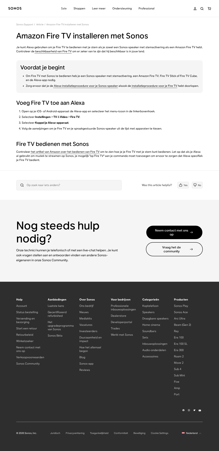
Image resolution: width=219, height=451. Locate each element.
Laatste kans (56, 306)
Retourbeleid (24, 335)
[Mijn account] (195, 8)
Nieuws (84, 312)
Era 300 (179, 350)
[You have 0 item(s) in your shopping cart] (209, 8)
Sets (145, 337)
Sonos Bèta (55, 335)
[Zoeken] (202, 8)
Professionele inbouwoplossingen (123, 307)
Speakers (148, 312)
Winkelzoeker (25, 341)
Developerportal (121, 322)
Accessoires (150, 356)
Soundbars (149, 331)
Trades (115, 328)
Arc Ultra (179, 318)
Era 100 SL (181, 344)
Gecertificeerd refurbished (57, 314)
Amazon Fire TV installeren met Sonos (67, 24)
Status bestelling (27, 312)
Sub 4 (177, 369)
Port (176, 394)
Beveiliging (139, 433)
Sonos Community (28, 363)
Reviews (84, 370)
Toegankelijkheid (99, 433)
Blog (82, 357)
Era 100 (179, 337)
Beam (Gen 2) (182, 325)
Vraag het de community (171, 249)
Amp (177, 388)
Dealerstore (118, 316)
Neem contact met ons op (171, 232)
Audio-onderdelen (154, 350)
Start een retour (26, 328)
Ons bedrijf (86, 306)
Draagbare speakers (155, 318)
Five (176, 382)
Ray (176, 331)
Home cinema (151, 325)
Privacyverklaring (75, 433)
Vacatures (85, 325)
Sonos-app (86, 363)
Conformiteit (121, 433)
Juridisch (55, 433)
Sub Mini (179, 375)
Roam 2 (179, 356)
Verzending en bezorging (25, 320)
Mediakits (85, 318)
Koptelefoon (150, 306)
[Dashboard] (15, 8)
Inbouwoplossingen (154, 344)
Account (21, 306)
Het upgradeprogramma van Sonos (61, 325)
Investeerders (88, 331)
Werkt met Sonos (122, 335)
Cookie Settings (159, 433)
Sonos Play (181, 306)
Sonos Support (24, 24)
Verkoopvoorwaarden (30, 357)
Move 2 (178, 363)
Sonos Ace (181, 312)
